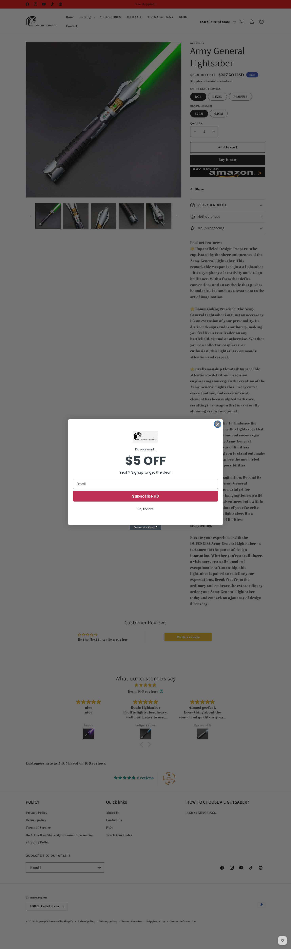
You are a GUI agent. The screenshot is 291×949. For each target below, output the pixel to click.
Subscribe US (145, 496)
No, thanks (145, 509)
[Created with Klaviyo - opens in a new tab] (145, 527)
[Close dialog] (217, 424)
